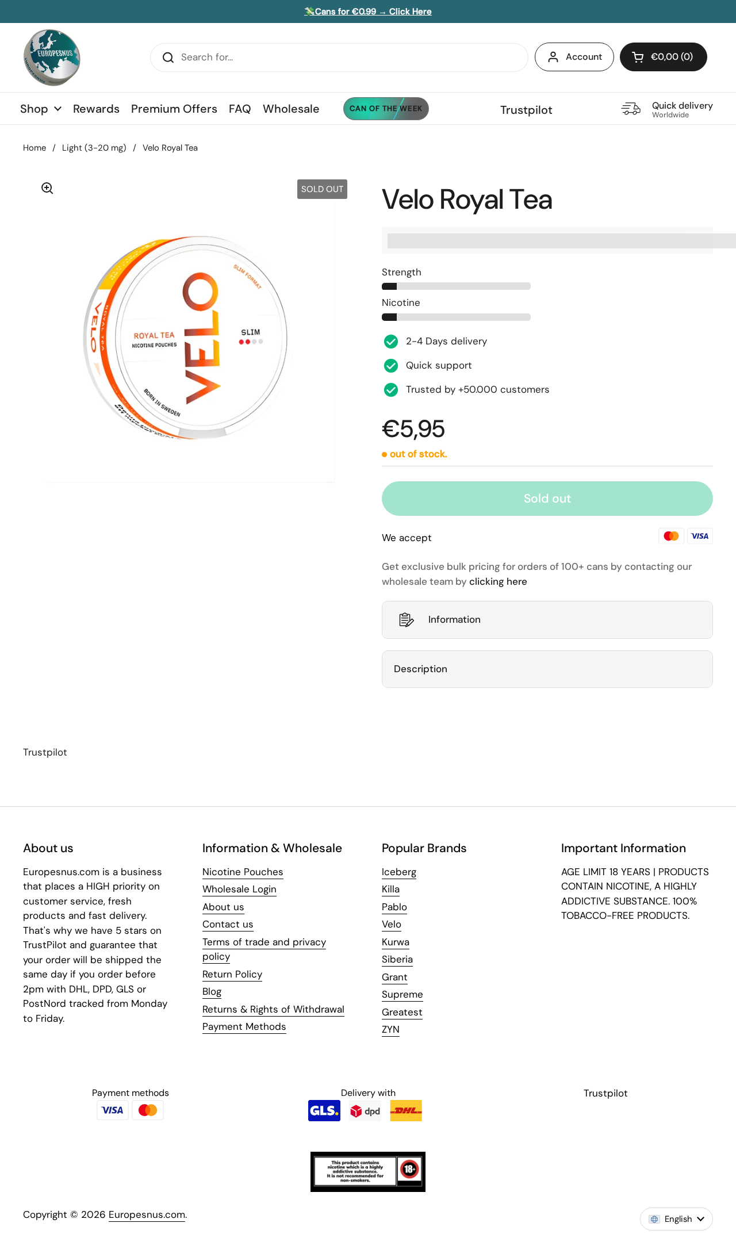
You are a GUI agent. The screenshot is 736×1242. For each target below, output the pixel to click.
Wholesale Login (239, 889)
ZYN (391, 1029)
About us (223, 906)
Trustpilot (526, 109)
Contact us (228, 924)
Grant (395, 977)
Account (584, 57)
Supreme (402, 994)
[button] (663, 57)
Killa (391, 889)
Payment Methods (244, 1026)
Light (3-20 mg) (94, 148)
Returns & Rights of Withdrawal (273, 1009)
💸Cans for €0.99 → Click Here (368, 11)
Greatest (402, 1012)
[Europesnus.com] (51, 57)
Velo (391, 924)
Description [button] (420, 668)
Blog (211, 991)
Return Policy (232, 974)
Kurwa (395, 942)
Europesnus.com (147, 1214)
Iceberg (399, 871)
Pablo (394, 906)
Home (34, 148)
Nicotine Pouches (242, 871)
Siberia (397, 959)
